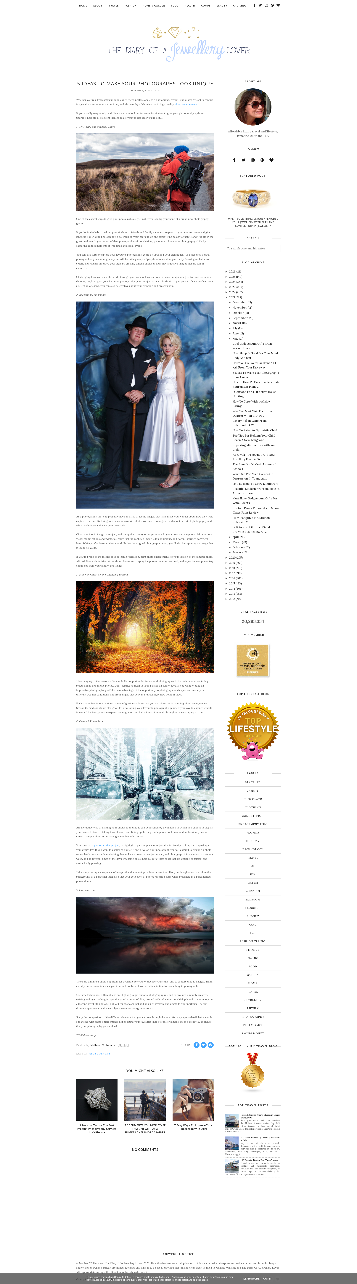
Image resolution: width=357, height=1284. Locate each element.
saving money (253, 1033)
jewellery (252, 1000)
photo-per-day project (106, 845)
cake (253, 924)
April (236, 537)
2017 (232, 573)
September (240, 318)
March (237, 542)
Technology (252, 849)
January (238, 552)
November (240, 307)
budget (253, 916)
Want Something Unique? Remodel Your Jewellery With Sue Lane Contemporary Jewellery (253, 222)
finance (252, 949)
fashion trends (253, 941)
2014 (232, 588)
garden (253, 975)
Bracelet (252, 782)
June (236, 333)
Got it (267, 1278)
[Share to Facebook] (197, 1045)
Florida (253, 832)
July (235, 328)
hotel (253, 991)
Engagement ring (253, 824)
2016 (232, 578)
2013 (232, 593)
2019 (232, 563)
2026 (232, 271)
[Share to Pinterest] (211, 1045)
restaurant (253, 1025)
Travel (252, 857)
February (239, 547)
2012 (232, 599)
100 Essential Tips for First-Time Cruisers (259, 1160)
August (237, 323)
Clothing (253, 807)
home (252, 983)
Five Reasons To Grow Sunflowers (255, 483)
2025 (232, 276)
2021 (232, 297)
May (235, 338)
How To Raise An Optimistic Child (255, 430)
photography (99, 1053)
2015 (232, 583)
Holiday (253, 841)
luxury (253, 1008)
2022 (232, 292)
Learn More (251, 1278)
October (238, 313)
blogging (253, 908)
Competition (253, 815)
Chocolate (253, 799)
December (240, 302)
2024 (232, 281)
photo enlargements (186, 104)
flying (252, 958)
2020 (232, 557)
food (253, 966)
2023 (232, 287)
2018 (232, 568)
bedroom (252, 899)
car (253, 933)
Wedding (253, 891)
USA (253, 874)
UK (253, 866)
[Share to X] (204, 1045)
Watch (253, 882)
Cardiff (253, 790)
